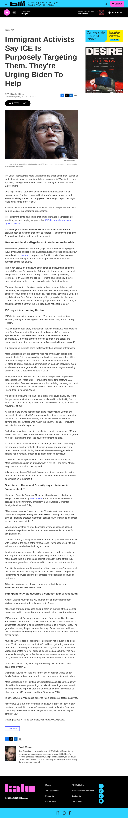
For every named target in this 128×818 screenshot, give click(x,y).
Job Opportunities (52, 790)
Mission (48, 785)
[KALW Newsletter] (104, 36)
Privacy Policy (50, 801)
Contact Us (76, 796)
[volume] (14, 12)
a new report (24, 255)
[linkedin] (101, 796)
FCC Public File (78, 785)
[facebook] (101, 786)
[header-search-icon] (106, 4)
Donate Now (50, 796)
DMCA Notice (77, 801)
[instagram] (101, 791)
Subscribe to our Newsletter (83, 790)
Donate (118, 3)
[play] (7, 12)
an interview (36, 498)
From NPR (10, 30)
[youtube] (101, 801)
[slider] (18, 12)
